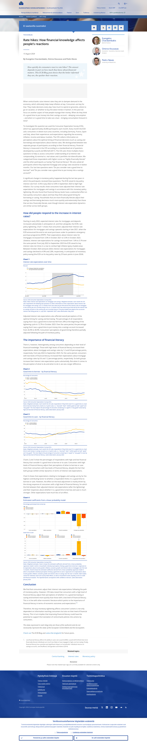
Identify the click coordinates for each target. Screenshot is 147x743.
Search (118, 3)
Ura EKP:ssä (122, 8)
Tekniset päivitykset (69, 684)
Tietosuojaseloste (62, 732)
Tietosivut (41, 687)
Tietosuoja (90, 681)
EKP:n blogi (42, 16)
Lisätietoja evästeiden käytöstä (83, 732)
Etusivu (21, 16)
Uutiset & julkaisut (99, 12)
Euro (77, 12)
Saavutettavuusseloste (95, 691)
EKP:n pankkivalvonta (116, 12)
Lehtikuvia (41, 690)
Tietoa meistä (101, 8)
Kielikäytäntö (91, 694)
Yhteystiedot (42, 693)
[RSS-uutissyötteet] (126, 707)
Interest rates (73, 656)
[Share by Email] (121, 27)
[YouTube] (116, 707)
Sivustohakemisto (25, 700)
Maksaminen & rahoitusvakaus (52, 12)
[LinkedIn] (107, 707)
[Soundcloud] (121, 707)
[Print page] (94, 27)
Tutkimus (86, 12)
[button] (122, 3)
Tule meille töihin (44, 684)
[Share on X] (103, 27)
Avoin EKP (112, 8)
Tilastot (69, 12)
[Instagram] (112, 707)
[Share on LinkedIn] (115, 27)
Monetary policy (89, 656)
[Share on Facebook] (109, 27)
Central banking (58, 656)
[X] (102, 707)
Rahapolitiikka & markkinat (29, 12)
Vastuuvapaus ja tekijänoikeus (73, 681)
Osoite (40, 696)
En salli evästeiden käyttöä (101, 738)
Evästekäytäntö (92, 688)
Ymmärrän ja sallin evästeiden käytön (46, 738)
